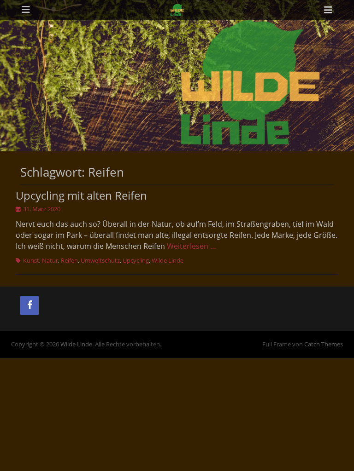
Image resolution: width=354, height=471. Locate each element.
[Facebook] (29, 305)
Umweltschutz (100, 260)
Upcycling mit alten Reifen (81, 195)
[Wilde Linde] (177, 10)
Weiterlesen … (191, 246)
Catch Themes (323, 344)
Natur (50, 260)
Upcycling (136, 260)
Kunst (31, 260)
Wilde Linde (167, 260)
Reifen (69, 260)
